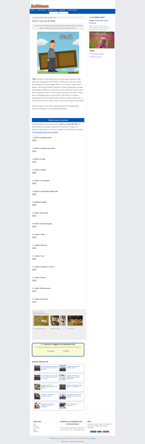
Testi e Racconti (41, 312)
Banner (34, 429)
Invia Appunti (36, 428)
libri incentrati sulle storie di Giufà (46, 132)
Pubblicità (35, 431)
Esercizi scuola (96, 57)
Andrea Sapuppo (92, 438)
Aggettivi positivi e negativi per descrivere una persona (49, 386)
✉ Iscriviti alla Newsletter (72, 424)
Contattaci (35, 426)
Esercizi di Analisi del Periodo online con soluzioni (48, 405)
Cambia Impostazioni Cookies (76, 441)
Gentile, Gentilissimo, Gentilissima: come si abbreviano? (73, 377)
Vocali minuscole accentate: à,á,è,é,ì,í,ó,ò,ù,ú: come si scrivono (49, 367)
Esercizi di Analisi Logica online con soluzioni (74, 385)
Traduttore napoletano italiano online (73, 367)
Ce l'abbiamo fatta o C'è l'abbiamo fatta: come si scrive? (74, 395)
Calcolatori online (97, 54)
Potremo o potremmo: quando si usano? (48, 395)
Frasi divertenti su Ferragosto (72, 404)
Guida (34, 424)
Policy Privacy (64, 441)
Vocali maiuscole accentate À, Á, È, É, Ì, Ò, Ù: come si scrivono (49, 377)
